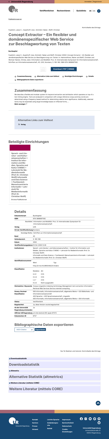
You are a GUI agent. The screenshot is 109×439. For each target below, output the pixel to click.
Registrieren (97, 1)
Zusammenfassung (24, 76)
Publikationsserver (15, 19)
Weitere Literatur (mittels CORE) (24, 383)
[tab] (54, 364)
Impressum (66, 419)
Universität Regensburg (22, 2)
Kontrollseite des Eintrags (91, 27)
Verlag (23, 124)
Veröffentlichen (47, 11)
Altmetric (14, 371)
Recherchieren (63, 11)
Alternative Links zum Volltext (48, 76)
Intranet (35, 429)
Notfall (49, 428)
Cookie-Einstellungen (67, 430)
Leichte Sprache (53, 419)
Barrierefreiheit (68, 423)
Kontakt (35, 419)
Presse (34, 426)
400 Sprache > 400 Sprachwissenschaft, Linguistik (51, 296)
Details (91, 76)
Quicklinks (81, 11)
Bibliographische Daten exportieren (30, 80)
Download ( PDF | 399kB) (63, 69)
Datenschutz (67, 426)
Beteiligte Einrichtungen (74, 76)
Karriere (35, 423)
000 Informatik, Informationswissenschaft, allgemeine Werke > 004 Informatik (61, 298)
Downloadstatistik (18, 358)
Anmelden (88, 1)
